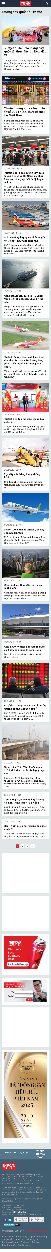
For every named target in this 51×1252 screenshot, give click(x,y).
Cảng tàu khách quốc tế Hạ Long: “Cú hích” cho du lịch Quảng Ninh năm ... (23, 299)
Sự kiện (24, 1152)
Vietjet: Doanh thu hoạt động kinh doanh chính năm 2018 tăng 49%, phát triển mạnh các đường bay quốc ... (24, 361)
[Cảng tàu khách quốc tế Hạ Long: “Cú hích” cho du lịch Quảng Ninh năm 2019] (25, 273)
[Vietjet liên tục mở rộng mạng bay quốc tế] (25, 397)
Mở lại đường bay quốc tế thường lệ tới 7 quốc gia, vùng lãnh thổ (24, 239)
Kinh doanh (8, 1236)
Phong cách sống (10, 1242)
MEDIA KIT (10, 1152)
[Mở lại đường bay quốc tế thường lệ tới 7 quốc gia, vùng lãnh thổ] (25, 215)
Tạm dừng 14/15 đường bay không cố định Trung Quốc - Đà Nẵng (24, 801)
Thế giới (25, 1242)
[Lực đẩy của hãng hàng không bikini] (25, 452)
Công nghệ (21, 1236)
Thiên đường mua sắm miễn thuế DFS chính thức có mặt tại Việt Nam (24, 111)
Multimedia (24, 1245)
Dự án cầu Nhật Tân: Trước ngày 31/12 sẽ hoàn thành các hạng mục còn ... (24, 770)
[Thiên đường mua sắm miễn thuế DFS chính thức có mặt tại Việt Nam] (25, 90)
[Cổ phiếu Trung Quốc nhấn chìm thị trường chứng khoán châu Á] (25, 680)
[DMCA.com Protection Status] (12, 1224)
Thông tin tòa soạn (40, 1154)
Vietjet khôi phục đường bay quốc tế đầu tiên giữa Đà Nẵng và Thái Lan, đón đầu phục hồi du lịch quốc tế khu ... (24, 177)
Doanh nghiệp (9, 1245)
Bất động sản (32, 1239)
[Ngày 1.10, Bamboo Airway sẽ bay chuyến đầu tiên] (25, 507)
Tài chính (19, 1239)
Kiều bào (35, 1242)
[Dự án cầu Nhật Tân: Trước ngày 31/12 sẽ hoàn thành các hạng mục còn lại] (25, 742)
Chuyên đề (7, 1239)
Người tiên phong (38, 1236)
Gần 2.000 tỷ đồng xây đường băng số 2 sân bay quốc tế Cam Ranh (24, 648)
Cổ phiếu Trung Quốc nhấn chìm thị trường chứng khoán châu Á (25, 707)
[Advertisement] (25, 1027)
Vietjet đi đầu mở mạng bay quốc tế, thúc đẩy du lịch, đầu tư (25, 51)
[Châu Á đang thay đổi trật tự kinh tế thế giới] (25, 563)
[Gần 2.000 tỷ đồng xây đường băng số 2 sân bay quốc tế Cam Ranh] (25, 622)
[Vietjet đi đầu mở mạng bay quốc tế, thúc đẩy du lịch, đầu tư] (25, 30)
